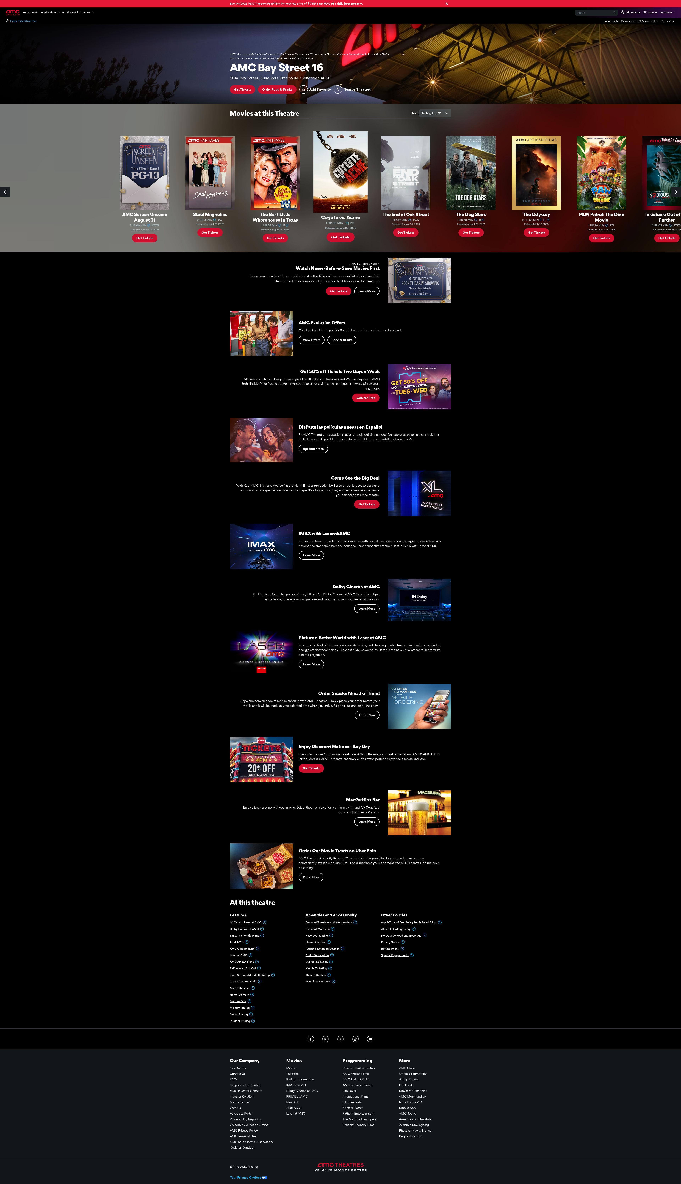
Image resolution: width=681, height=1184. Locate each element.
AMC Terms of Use (243, 1136)
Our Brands (238, 1068)
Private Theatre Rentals (359, 1068)
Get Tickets (242, 89)
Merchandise (628, 21)
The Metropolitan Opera (360, 1119)
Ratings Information (300, 1079)
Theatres (292, 1074)
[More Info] (148, 225)
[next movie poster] (676, 192)
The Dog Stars (471, 214)
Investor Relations (242, 1096)
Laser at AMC (295, 1113)
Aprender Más (313, 449)
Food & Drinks (71, 12)
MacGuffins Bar (240, 988)
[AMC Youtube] (370, 1039)
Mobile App (407, 1108)
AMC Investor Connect (246, 1091)
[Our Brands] (340, 1167)
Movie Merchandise (413, 1091)
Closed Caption (316, 942)
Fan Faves (350, 1091)
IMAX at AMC (296, 1085)
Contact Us (238, 1074)
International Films (355, 1096)
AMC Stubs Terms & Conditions (252, 1142)
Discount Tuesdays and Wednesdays (329, 922)
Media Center (239, 1102)
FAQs (233, 1079)
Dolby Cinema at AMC (244, 929)
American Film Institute (415, 1119)
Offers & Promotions (413, 1074)
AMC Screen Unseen (357, 1085)
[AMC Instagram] (325, 1039)
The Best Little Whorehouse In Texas (275, 217)
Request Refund (410, 1136)
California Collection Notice (249, 1125)
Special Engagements (395, 955)
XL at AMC (293, 1108)
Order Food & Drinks (277, 89)
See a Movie (30, 12)
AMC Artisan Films (356, 1074)
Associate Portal (241, 1113)
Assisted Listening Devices (322, 948)
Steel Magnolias (210, 214)
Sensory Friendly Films (244, 935)
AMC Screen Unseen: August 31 (144, 217)
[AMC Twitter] (340, 1039)
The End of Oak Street (406, 214)
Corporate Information (245, 1085)
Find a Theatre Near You (23, 21)
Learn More (366, 291)
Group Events (611, 21)
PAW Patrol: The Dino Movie (601, 217)
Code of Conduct (242, 1147)
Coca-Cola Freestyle (243, 981)
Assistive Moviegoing (414, 1125)
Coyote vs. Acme (340, 217)
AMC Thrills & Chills (356, 1079)
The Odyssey (536, 214)
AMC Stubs (407, 1068)
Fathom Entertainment (358, 1113)
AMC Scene (407, 1113)
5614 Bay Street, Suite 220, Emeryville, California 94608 (280, 78)
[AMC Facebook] (310, 1039)
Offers (654, 21)
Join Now (666, 12)
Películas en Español (243, 968)
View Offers (311, 340)
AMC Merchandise (412, 1096)
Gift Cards (643, 21)
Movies (291, 1068)
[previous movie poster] (5, 192)
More (86, 12)
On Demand (667, 21)
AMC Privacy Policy (244, 1130)
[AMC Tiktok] (355, 1039)
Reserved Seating (317, 935)
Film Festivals (352, 1102)
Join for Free (365, 398)
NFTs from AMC (410, 1102)
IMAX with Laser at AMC (245, 922)
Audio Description (317, 955)
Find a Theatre (50, 12)
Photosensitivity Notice (415, 1130)
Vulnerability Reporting (246, 1119)
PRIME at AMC (297, 1096)
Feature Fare (238, 1001)
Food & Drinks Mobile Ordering (250, 975)
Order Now (367, 715)
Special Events (353, 1108)
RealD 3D (293, 1102)
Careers (235, 1108)
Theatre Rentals (316, 975)
